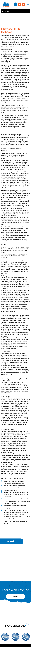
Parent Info (6, 11)
